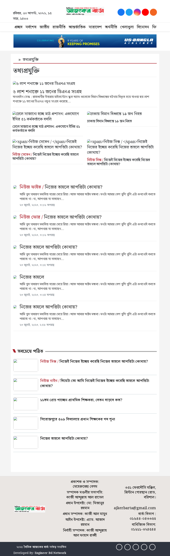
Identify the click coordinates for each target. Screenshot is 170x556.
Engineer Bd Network (50, 553)
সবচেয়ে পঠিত (30, 351)
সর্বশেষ (31, 27)
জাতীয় (44, 27)
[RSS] (153, 12)
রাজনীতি (59, 27)
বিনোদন (143, 27)
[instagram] (137, 12)
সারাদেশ (95, 27)
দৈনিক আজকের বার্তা (36, 547)
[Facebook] (121, 12)
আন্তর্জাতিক (77, 27)
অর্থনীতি (111, 27)
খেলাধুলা (127, 27)
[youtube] (145, 12)
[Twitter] (129, 12)
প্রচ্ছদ (18, 27)
